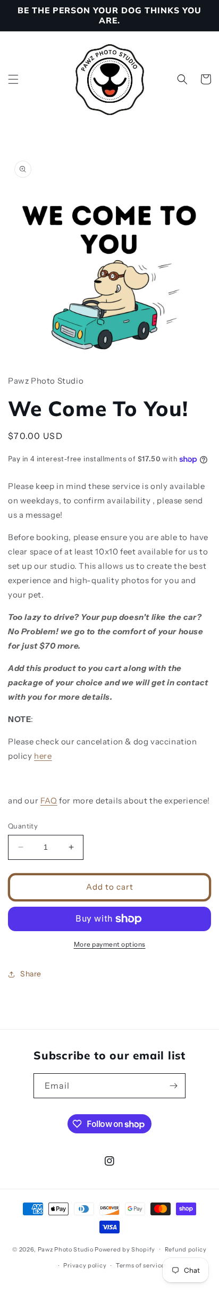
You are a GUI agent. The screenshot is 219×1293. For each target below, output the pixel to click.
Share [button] (30, 974)
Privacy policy (84, 1265)
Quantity (23, 826)
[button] (13, 79)
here (43, 756)
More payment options (110, 944)
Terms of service (140, 1265)
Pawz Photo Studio (66, 1249)
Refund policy (186, 1249)
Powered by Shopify (125, 1249)
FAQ (48, 800)
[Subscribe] (173, 1085)
